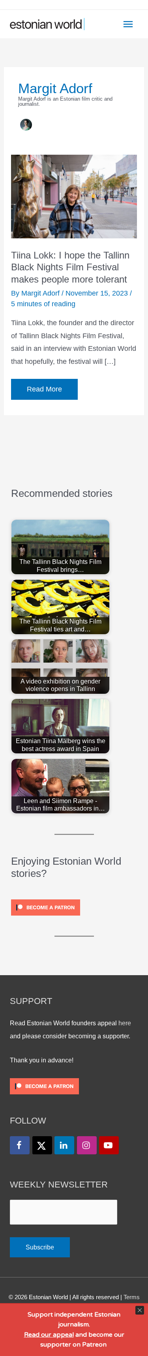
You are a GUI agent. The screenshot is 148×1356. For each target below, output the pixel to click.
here (124, 1022)
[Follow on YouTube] (109, 1145)
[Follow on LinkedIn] (64, 1145)
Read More (44, 392)
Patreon (94, 1345)
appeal (63, 1335)
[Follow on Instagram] (87, 1145)
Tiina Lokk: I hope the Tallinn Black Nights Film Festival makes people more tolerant (70, 267)
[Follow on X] (42, 1145)
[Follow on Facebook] (20, 1145)
